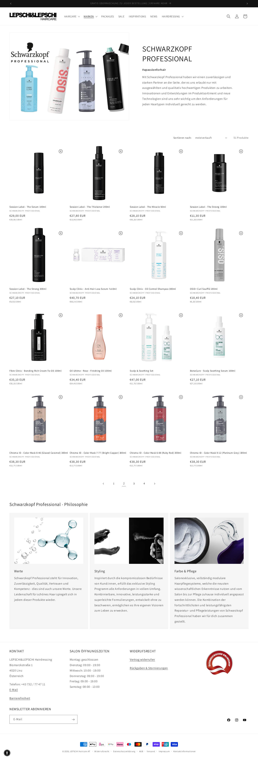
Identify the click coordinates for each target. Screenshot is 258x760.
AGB (141, 751)
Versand (151, 751)
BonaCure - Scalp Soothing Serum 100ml (212, 370)
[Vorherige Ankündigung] (11, 3)
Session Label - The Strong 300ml (27, 288)
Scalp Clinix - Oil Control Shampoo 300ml (153, 288)
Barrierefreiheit (19, 698)
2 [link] (124, 483)
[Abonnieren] (73, 719)
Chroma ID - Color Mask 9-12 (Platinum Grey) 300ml (218, 452)
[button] (72, 16)
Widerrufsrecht (101, 751)
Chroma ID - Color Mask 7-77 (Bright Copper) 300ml (98, 452)
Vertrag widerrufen (142, 660)
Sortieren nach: (182, 137)
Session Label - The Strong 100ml (208, 206)
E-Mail (13, 690)
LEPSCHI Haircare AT (80, 751)
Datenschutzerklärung (124, 751)
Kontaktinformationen (184, 751)
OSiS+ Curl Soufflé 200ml (204, 288)
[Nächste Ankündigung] (247, 3)
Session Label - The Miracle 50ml (148, 206)
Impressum (164, 751)
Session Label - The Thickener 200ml (90, 206)
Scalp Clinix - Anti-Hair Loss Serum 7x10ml (93, 288)
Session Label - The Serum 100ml (27, 206)
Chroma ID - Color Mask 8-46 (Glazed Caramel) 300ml (38, 452)
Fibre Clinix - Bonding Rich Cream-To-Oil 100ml (35, 370)
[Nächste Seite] (154, 484)
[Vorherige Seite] (103, 484)
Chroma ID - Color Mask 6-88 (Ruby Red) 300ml (155, 452)
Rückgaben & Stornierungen (149, 668)
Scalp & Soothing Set (141, 370)
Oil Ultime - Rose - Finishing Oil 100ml (91, 370)
